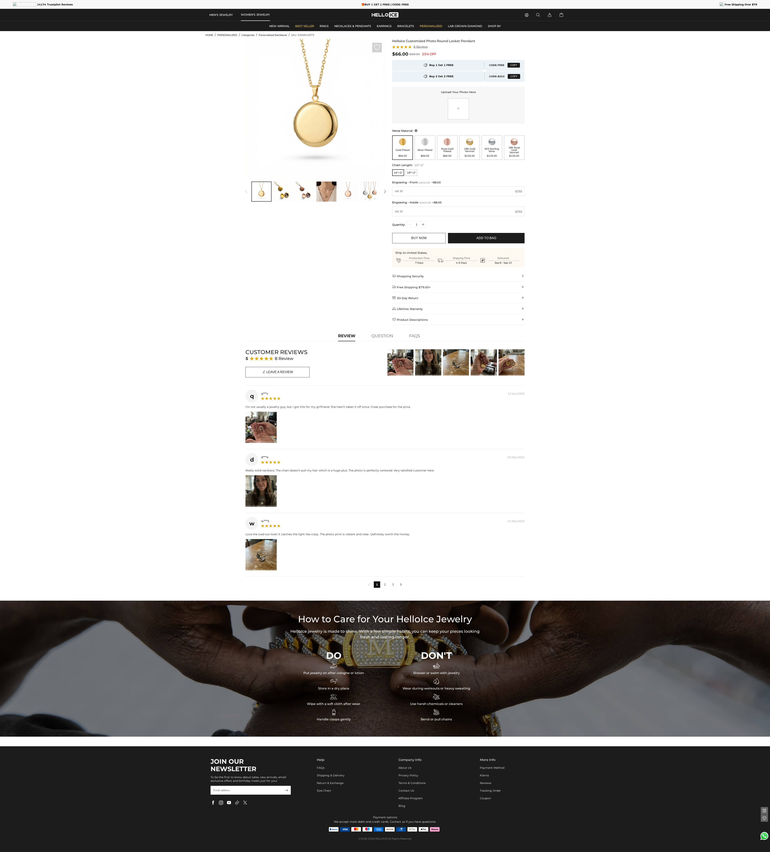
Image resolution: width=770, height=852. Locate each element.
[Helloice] (385, 15)
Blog (401, 806)
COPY (513, 65)
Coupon (485, 798)
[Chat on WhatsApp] (764, 836)
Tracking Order (490, 790)
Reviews (485, 783)
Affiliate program (410, 798)
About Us (404, 768)
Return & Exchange (330, 783)
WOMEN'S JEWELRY (255, 14)
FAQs (320, 768)
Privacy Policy (408, 775)
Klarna (484, 775)
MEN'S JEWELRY (221, 15)
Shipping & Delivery (330, 775)
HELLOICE (381, 838)
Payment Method (492, 768)
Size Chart (324, 790)
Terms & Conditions (412, 783)
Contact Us (406, 790)
